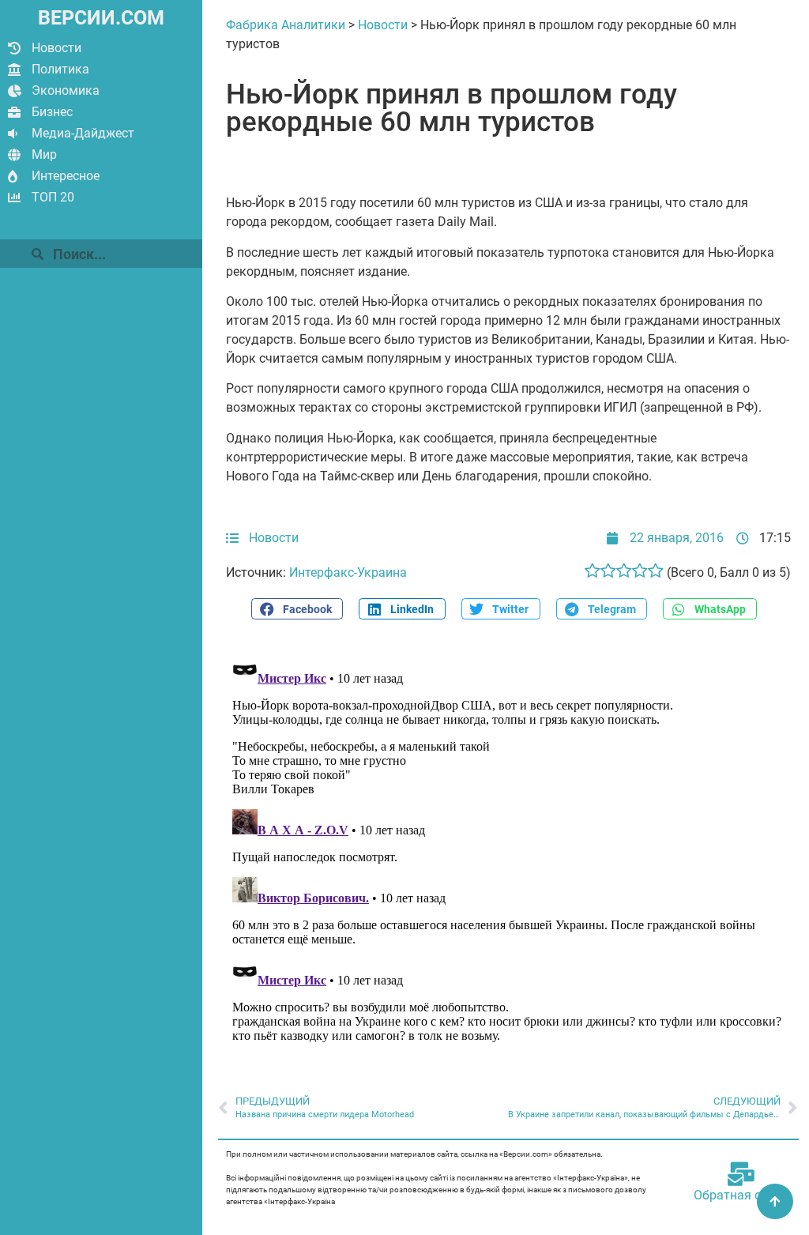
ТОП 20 (53, 197)
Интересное (66, 175)
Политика (60, 69)
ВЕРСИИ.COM (101, 17)
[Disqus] (508, 848)
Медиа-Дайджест (83, 133)
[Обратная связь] (741, 1174)
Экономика (66, 90)
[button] (297, 608)
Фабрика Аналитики (285, 24)
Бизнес (52, 111)
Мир (44, 154)
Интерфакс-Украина (348, 572)
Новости (56, 47)
